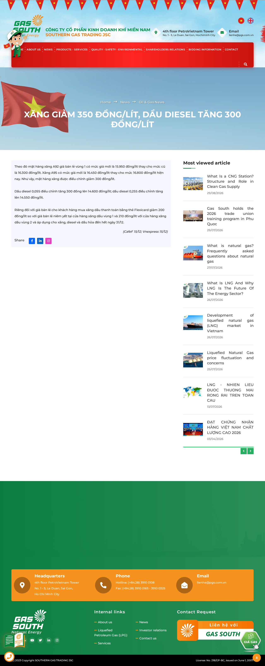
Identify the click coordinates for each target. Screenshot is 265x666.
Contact (231, 49)
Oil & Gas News (151, 102)
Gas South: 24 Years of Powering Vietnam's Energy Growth (230, 388)
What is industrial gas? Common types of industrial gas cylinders (230, 318)
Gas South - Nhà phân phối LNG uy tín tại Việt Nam (230, 256)
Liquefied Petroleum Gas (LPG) (110, 632)
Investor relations (153, 630)
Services (104, 643)
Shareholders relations (165, 49)
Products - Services (72, 49)
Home (19, 49)
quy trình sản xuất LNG (228, 283)
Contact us (148, 638)
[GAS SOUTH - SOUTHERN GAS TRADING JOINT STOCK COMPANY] (27, 25)
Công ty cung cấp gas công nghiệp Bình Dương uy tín (230, 420)
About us (34, 49)
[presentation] (244, 451)
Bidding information (205, 49)
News (48, 49)
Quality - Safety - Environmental (117, 49)
